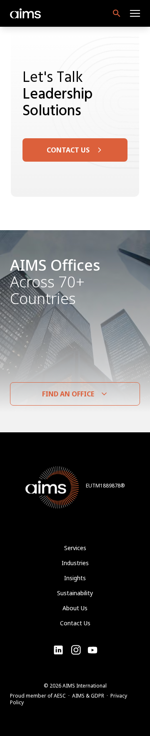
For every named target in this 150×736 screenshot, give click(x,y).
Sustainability (75, 593)
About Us (75, 608)
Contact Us (75, 623)
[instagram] (93, 650)
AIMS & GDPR (88, 695)
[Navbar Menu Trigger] (135, 13)
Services (75, 548)
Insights (75, 578)
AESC (60, 695)
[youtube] (76, 650)
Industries (75, 563)
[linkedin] (58, 650)
